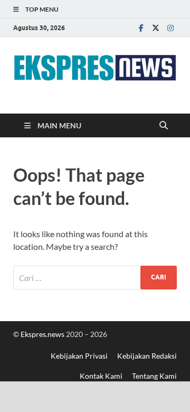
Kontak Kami (101, 375)
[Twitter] (155, 27)
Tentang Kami (154, 375)
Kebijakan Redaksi (147, 355)
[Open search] (164, 126)
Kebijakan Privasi (79, 355)
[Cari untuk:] (95, 277)
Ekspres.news (43, 334)
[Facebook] (141, 27)
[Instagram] (170, 27)
